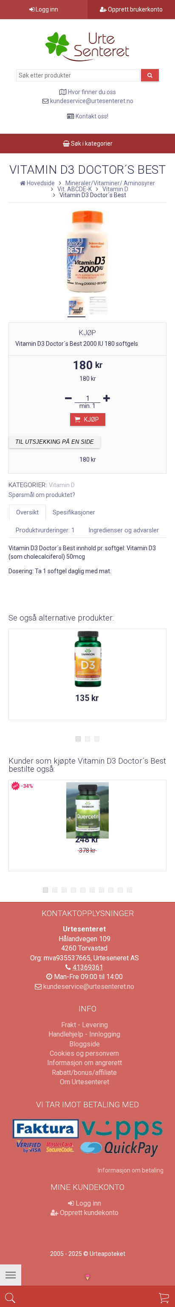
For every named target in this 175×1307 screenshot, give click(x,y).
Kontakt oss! (92, 116)
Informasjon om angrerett (84, 1063)
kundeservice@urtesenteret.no (91, 101)
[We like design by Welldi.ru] (87, 1278)
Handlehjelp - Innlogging (84, 1034)
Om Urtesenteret (84, 1082)
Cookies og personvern (84, 1053)
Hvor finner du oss (92, 92)
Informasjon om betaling (131, 1170)
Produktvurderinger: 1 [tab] (45, 530)
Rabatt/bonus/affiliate (84, 1073)
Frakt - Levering (84, 1025)
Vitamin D (62, 485)
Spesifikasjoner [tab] (74, 512)
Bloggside (84, 1044)
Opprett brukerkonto (135, 9)
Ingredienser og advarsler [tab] (123, 530)
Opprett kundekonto (88, 1213)
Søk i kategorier (91, 143)
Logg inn (46, 9)
